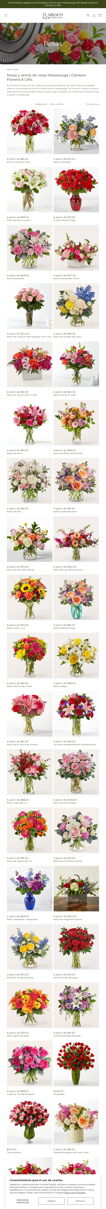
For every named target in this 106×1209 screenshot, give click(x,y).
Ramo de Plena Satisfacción (68, 453)
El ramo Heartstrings (64, 220)
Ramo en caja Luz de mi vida (22, 395)
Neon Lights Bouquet (18, 1036)
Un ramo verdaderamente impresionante (75, 744)
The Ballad (59, 1094)
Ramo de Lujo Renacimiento (68, 570)
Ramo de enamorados (65, 803)
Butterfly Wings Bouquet (20, 977)
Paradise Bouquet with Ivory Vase (71, 1152)
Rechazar (80, 1201)
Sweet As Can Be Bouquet (20, 1094)
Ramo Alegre (60, 686)
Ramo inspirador (62, 162)
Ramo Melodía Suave (64, 628)
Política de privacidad (74, 1192)
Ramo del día (14, 511)
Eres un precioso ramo (18, 162)
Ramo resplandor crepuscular (22, 919)
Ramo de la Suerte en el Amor (22, 744)
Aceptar (51, 1201)
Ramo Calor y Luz (16, 628)
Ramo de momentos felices (68, 861)
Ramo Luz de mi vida (64, 395)
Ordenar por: (41, 104)
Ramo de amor (14, 453)
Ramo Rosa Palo (15, 278)
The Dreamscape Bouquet (67, 1036)
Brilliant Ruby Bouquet (66, 977)
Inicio (9, 69)
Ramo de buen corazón (19, 220)
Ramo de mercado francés (20, 570)
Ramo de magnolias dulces (68, 919)
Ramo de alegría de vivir (19, 861)
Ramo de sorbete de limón (67, 336)
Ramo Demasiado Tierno (66, 278)
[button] (6, 15)
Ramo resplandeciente (65, 511)
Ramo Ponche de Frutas (19, 686)
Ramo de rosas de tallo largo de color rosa (29, 336)
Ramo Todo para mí (17, 803)
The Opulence (14, 1152)
